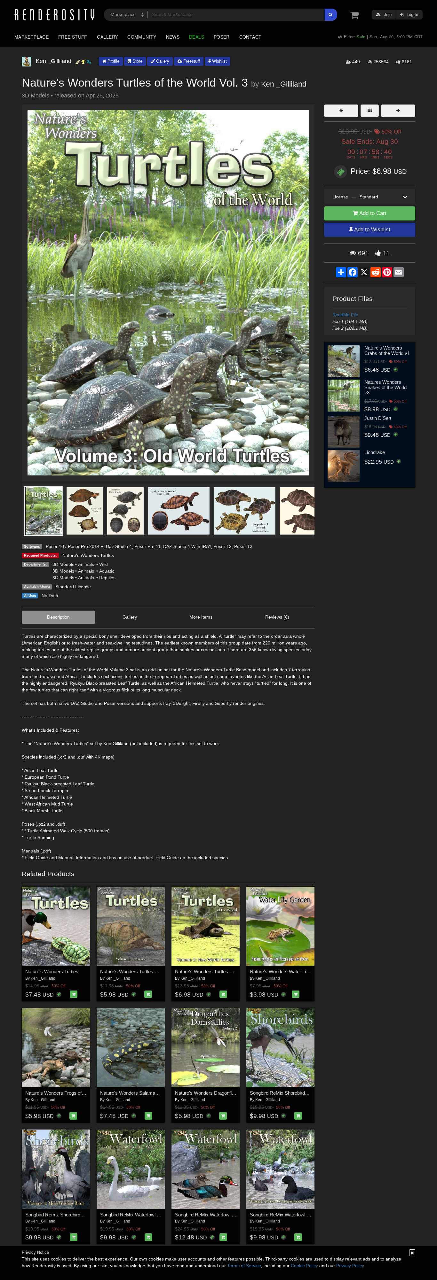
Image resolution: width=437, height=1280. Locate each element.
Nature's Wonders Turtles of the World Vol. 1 (146, 971)
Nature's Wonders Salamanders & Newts (143, 1093)
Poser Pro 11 (147, 546)
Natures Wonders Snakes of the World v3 (385, 387)
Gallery (107, 37)
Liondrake (374, 452)
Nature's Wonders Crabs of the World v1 (387, 350)
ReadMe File (345, 314)
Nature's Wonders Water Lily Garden (288, 971)
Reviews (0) (277, 617)
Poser (222, 37)
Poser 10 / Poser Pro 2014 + (74, 546)
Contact (250, 37)
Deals (196, 37)
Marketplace (31, 37)
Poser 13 (243, 546)
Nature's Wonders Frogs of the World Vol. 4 (70, 1093)
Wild (103, 564)
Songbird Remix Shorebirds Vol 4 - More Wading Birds (81, 1214)
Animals (86, 564)
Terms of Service (244, 1265)
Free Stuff (72, 37)
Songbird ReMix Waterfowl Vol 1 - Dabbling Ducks (227, 1214)
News (172, 37)
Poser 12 (222, 546)
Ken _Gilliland (283, 84)
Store (136, 61)
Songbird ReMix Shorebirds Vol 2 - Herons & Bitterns (305, 1093)
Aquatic (106, 571)
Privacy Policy (350, 1265)
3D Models (63, 564)
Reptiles (107, 577)
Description (58, 617)
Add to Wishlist (371, 230)
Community (141, 37)
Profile (112, 61)
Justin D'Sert (377, 418)
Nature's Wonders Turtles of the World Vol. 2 (221, 971)
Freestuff (191, 61)
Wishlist (219, 61)
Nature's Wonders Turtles (88, 555)
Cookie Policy (304, 1265)
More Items (200, 617)
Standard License (73, 586)
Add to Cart (372, 213)
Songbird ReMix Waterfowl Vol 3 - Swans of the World (156, 1214)
